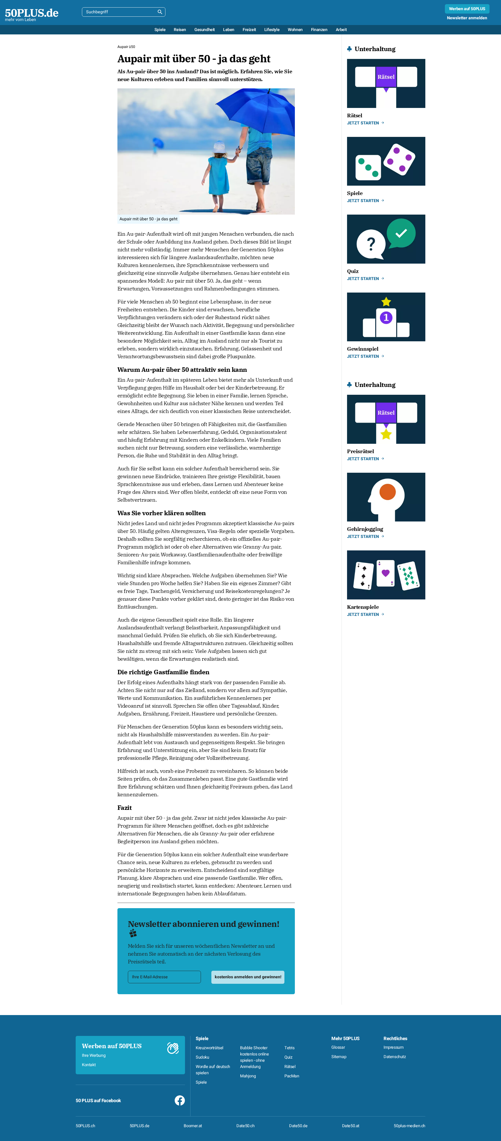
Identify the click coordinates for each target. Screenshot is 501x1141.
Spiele (202, 1038)
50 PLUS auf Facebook (98, 1100)
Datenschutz (395, 1057)
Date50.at (350, 1126)
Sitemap (338, 1057)
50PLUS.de (139, 1126)
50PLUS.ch (85, 1126)
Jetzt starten (363, 123)
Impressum (393, 1047)
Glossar (338, 1047)
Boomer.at (193, 1126)
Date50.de (298, 1126)
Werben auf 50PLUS (467, 9)
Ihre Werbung (93, 1055)
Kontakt (89, 1065)
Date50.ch (245, 1126)
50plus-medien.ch (409, 1126)
